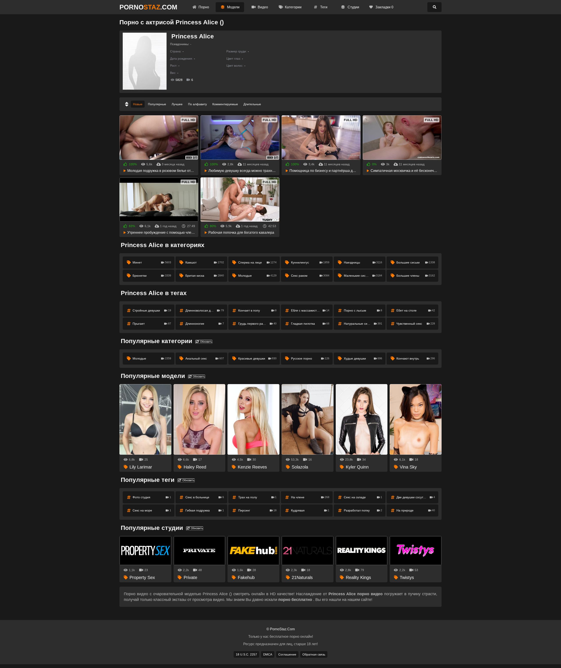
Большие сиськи (415, 262)
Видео (262, 7)
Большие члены (415, 275)
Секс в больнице (204, 497)
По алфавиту (197, 104)
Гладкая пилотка (310, 323)
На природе (415, 510)
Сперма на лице (257, 262)
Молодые (257, 275)
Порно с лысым (363, 310)
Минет (152, 262)
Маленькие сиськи (363, 275)
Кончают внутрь (415, 358)
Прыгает (152, 323)
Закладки (384, 7)
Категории (293, 7)
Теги (323, 7)
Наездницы (363, 262)
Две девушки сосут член (415, 497)
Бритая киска (204, 275)
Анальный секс (204, 358)
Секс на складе (363, 497)
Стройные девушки (152, 310)
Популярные (157, 104)
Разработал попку (363, 510)
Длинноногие (204, 323)
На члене (310, 497)
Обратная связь (313, 654)
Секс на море (152, 510)
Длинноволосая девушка (204, 310)
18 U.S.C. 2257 (246, 654)
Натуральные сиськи (363, 323)
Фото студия (152, 497)
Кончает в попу (257, 310)
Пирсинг (257, 510)
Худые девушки (363, 358)
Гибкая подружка (204, 510)
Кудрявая (310, 510)
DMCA (267, 654)
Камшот (204, 262)
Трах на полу (257, 497)
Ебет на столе (415, 310)
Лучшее (177, 104)
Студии (353, 7)
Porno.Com (148, 7)
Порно (203, 7)
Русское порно (310, 358)
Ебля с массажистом (310, 310)
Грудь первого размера (257, 323)
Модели (233, 7)
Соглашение (287, 654)
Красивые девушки (257, 358)
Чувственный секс (415, 323)
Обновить (205, 341)
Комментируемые (225, 104)
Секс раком (310, 275)
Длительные (252, 104)
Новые (137, 104)
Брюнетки (152, 275)
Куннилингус (310, 262)
